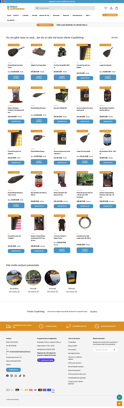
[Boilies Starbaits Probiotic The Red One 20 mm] (16, 95)
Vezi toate (114, 37)
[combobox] (64, 8)
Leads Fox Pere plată (83, 151)
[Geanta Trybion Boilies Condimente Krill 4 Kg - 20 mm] (39, 222)
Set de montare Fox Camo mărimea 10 (85, 109)
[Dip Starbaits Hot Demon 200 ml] (39, 179)
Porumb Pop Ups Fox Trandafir (14, 237)
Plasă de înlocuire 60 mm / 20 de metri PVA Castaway (85, 195)
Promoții (52, 288)
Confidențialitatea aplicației (77, 378)
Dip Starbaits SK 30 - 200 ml (108, 152)
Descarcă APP (72, 346)
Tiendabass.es (13, 369)
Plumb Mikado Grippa (37, 151)
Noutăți (33, 288)
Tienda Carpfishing (14, 399)
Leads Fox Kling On (106, 65)
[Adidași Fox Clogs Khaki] (39, 52)
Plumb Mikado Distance (38, 108)
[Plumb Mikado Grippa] (39, 138)
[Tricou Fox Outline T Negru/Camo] (62, 222)
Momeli (71, 288)
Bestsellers (14, 288)
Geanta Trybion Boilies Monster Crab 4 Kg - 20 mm (107, 195)
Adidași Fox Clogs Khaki (38, 65)
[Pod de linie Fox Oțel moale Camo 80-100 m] (85, 222)
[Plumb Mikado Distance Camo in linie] (16, 179)
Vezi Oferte (93, 311)
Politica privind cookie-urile (77, 374)
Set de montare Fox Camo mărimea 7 (62, 152)
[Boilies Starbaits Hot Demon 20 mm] (62, 179)
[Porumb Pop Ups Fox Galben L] (16, 138)
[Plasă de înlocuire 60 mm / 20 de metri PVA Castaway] (85, 179)
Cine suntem (72, 349)
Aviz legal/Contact (74, 353)
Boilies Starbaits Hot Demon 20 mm (60, 194)
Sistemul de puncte (74, 370)
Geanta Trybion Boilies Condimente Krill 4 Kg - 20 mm (38, 238)
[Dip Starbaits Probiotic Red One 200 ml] (108, 95)
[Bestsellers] (14, 278)
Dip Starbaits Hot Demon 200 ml (39, 194)
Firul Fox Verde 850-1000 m (62, 66)
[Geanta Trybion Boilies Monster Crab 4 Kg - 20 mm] (108, 179)
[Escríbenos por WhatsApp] (119, 397)
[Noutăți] (33, 278)
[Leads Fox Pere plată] (85, 138)
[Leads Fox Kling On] (108, 52)
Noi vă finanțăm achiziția (76, 366)
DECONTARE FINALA (45, 25)
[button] (117, 8)
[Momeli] (71, 278)
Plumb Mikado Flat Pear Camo (15, 66)
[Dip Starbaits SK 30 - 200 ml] (108, 138)
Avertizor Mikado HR (60, 108)
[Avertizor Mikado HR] (62, 95)
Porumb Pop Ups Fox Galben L (14, 152)
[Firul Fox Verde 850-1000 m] (62, 52)
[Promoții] (52, 278)
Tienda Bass (72, 342)
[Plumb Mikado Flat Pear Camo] (16, 52)
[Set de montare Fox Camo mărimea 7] (62, 138)
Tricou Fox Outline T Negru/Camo (60, 237)
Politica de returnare (74, 363)
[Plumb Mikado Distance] (39, 95)
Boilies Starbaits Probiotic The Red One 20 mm (16, 110)
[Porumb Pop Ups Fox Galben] (85, 52)
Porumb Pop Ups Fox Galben (83, 66)
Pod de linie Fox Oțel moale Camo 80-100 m (84, 237)
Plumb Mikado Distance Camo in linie (15, 194)
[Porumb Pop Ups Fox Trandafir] (16, 222)
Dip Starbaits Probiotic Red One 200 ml (107, 109)
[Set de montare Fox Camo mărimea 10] (85, 95)
